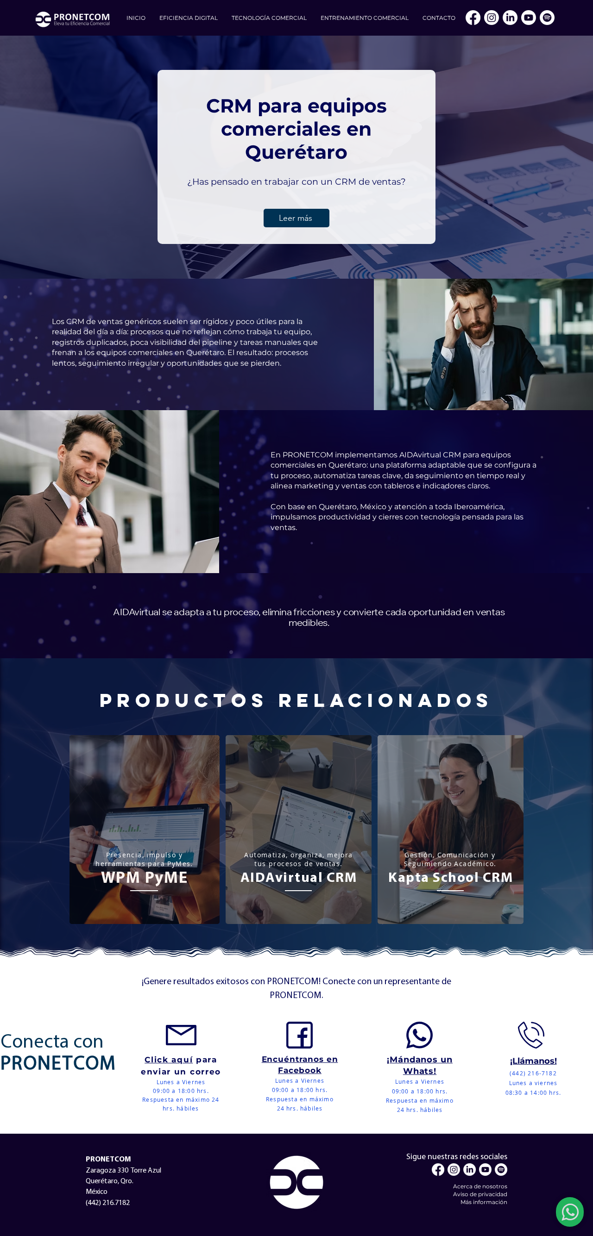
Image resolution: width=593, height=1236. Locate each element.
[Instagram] (491, 17)
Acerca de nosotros (480, 1186)
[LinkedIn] (510, 17)
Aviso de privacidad (480, 1194)
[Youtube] (528, 17)
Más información (484, 1202)
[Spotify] (547, 17)
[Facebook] (473, 17)
